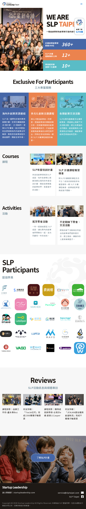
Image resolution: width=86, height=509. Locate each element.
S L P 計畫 (79, 31)
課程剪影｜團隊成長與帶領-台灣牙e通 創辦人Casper (52, 412)
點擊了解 (79, 29)
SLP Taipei (74, 496)
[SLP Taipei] (82, 496)
